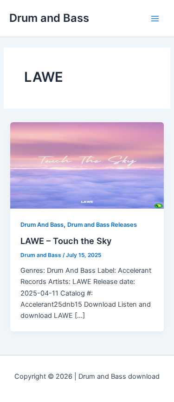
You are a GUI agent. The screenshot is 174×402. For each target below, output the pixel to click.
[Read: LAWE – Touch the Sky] (86, 165)
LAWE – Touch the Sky (66, 241)
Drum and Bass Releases (102, 224)
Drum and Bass (49, 18)
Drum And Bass (42, 224)
